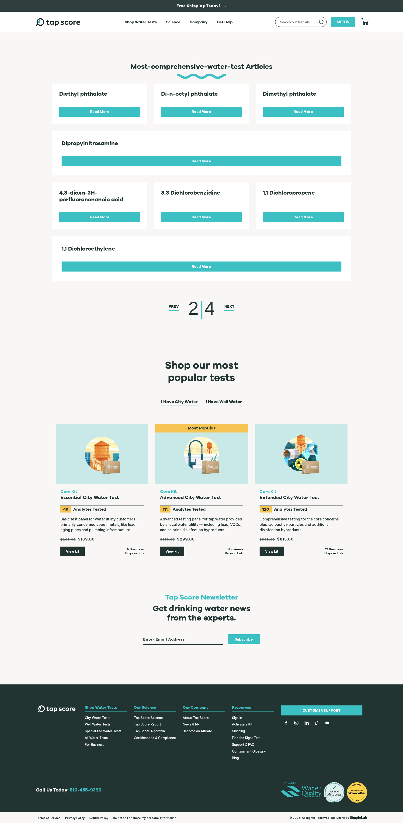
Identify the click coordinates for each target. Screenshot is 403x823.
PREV (174, 306)
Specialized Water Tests (103, 731)
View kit (72, 551)
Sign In (237, 718)
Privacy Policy (75, 818)
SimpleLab (358, 818)
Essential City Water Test (89, 497)
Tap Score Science (148, 718)
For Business (94, 744)
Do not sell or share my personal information (144, 818)
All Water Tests (96, 738)
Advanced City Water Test (190, 497)
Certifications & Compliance (155, 738)
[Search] (321, 22)
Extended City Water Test (289, 497)
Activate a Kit (242, 724)
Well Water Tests (98, 724)
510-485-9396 (85, 790)
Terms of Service (48, 818)
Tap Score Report (147, 724)
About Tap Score (196, 718)
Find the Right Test (246, 738)
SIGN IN (343, 22)
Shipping (238, 731)
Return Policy (98, 818)
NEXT (229, 306)
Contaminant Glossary (249, 751)
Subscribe (244, 639)
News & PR (191, 724)
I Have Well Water (224, 402)
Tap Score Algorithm (149, 731)
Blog (235, 758)
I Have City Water (179, 402)
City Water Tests (97, 718)
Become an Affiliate (197, 731)
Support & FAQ (243, 744)
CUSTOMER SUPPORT (321, 710)
